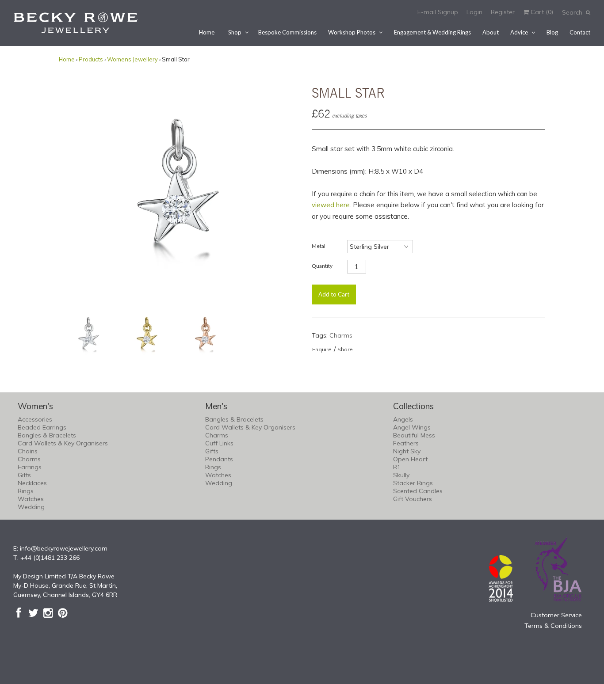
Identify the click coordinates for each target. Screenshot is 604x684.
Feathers (406, 443)
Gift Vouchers (412, 499)
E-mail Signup (437, 12)
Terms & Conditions (553, 626)
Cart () (541, 12)
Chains (28, 451)
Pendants (219, 459)
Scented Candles (418, 491)
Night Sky (407, 451)
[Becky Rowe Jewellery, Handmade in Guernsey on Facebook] (18, 613)
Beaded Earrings (42, 427)
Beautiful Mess (414, 435)
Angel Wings (412, 427)
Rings (26, 491)
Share (345, 349)
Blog (552, 32)
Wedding (31, 507)
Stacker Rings (413, 483)
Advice (519, 32)
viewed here (331, 205)
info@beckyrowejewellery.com (63, 548)
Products (91, 59)
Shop (234, 32)
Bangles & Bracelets (47, 435)
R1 (397, 467)
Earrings (30, 467)
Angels (403, 419)
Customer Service (556, 615)
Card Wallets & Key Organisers (63, 443)
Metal (318, 246)
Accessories (35, 419)
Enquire (322, 349)
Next (283, 188)
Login (474, 12)
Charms (340, 335)
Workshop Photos (351, 32)
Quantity (322, 265)
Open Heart (410, 459)
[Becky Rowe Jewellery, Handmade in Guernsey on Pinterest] (62, 613)
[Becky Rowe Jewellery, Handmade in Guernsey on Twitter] (33, 613)
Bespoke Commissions (287, 32)
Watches (31, 499)
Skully (401, 475)
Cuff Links (219, 443)
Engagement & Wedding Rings (432, 32)
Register (503, 12)
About (490, 32)
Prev (67, 188)
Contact (580, 32)
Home (206, 32)
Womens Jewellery (132, 59)
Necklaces (32, 483)
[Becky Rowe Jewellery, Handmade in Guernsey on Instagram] (48, 613)
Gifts (24, 475)
